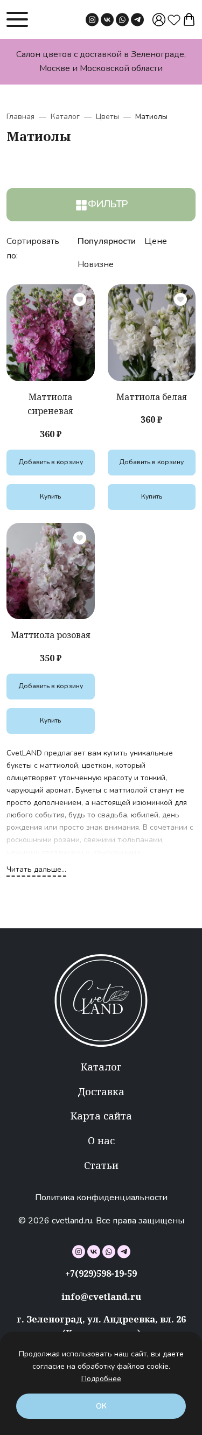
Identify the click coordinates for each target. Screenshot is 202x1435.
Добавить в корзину (50, 462)
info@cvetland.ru (101, 1297)
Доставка (101, 1091)
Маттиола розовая (50, 635)
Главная (20, 116)
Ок (101, 1406)
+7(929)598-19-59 (101, 1273)
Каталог (65, 116)
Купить (50, 496)
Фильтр (108, 204)
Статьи (101, 1165)
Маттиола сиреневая (50, 404)
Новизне (96, 264)
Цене (155, 241)
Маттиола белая (151, 397)
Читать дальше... (36, 869)
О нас (101, 1140)
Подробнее (101, 1379)
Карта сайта (101, 1115)
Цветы (107, 116)
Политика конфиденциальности (101, 1197)
